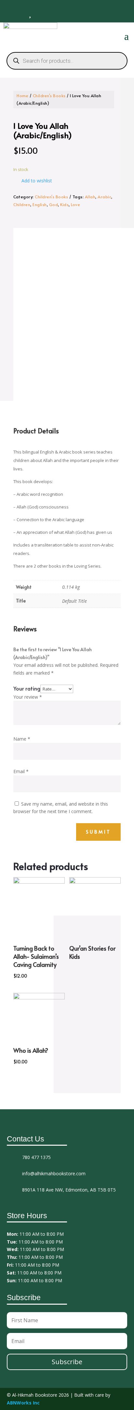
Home (22, 96)
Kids (64, 204)
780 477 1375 (36, 1157)
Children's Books (49, 96)
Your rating (26, 688)
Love (75, 204)
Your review (27, 697)
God (53, 204)
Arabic (104, 197)
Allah (90, 197)
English (40, 204)
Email (21, 771)
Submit (98, 832)
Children (21, 204)
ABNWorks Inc (23, 1403)
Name (21, 739)
